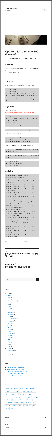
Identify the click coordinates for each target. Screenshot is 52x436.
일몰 (27, 400)
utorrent (33, 391)
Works (8, 293)
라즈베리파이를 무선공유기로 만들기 (14, 375)
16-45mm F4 (9, 388)
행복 (34, 405)
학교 (30, 405)
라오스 (9, 331)
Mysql (9, 303)
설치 (23, 397)
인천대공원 (22, 400)
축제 (26, 402)
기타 (9, 310)
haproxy (32, 388)
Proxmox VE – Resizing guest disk (15, 373)
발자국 (8, 325)
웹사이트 (10, 354)
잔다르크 (16, 402)
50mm (16, 388)
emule (26, 388)
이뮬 (7, 400)
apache (21, 388)
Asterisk (11, 320)
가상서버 (10, 308)
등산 (13, 394)
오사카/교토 (10, 333)
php (21, 391)
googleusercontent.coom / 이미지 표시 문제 (17, 371)
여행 (33, 397)
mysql (16, 391)
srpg (28, 391)
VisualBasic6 (11, 350)
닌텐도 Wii (10, 346)
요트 (37, 397)
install (7, 391)
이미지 (11, 400)
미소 (21, 394)
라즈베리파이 (11, 314)
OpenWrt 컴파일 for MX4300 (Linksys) (16, 369)
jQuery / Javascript (12, 301)
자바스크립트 (9, 402)
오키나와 (10, 335)
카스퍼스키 (31, 402)
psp (24, 391)
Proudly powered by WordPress (18, 431)
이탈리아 (10, 337)
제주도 (21, 402)
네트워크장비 (25, 241)
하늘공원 (25, 405)
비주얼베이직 (9, 397)
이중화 (16, 400)
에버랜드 (28, 397)
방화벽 (30, 394)
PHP (9, 304)
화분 (12, 408)
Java (9, 299)
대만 (9, 327)
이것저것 (8, 343)
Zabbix (9, 306)
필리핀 (9, 341)
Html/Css (10, 297)
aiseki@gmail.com (10, 241)
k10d (11, 391)
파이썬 (9, 323)
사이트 (15, 397)
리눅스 (9, 316)
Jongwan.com (11, 8)
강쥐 (7, 394)
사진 (20, 397)
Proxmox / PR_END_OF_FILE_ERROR (15, 367)
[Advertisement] (26, 23)
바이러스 (25, 394)
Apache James (12, 318)
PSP (9, 344)
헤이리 (7, 408)
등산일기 (10, 329)
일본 (9, 339)
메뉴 (45, 9)
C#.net (9, 295)
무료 (17, 394)
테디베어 (8, 405)
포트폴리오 (9, 348)
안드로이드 (10, 322)
